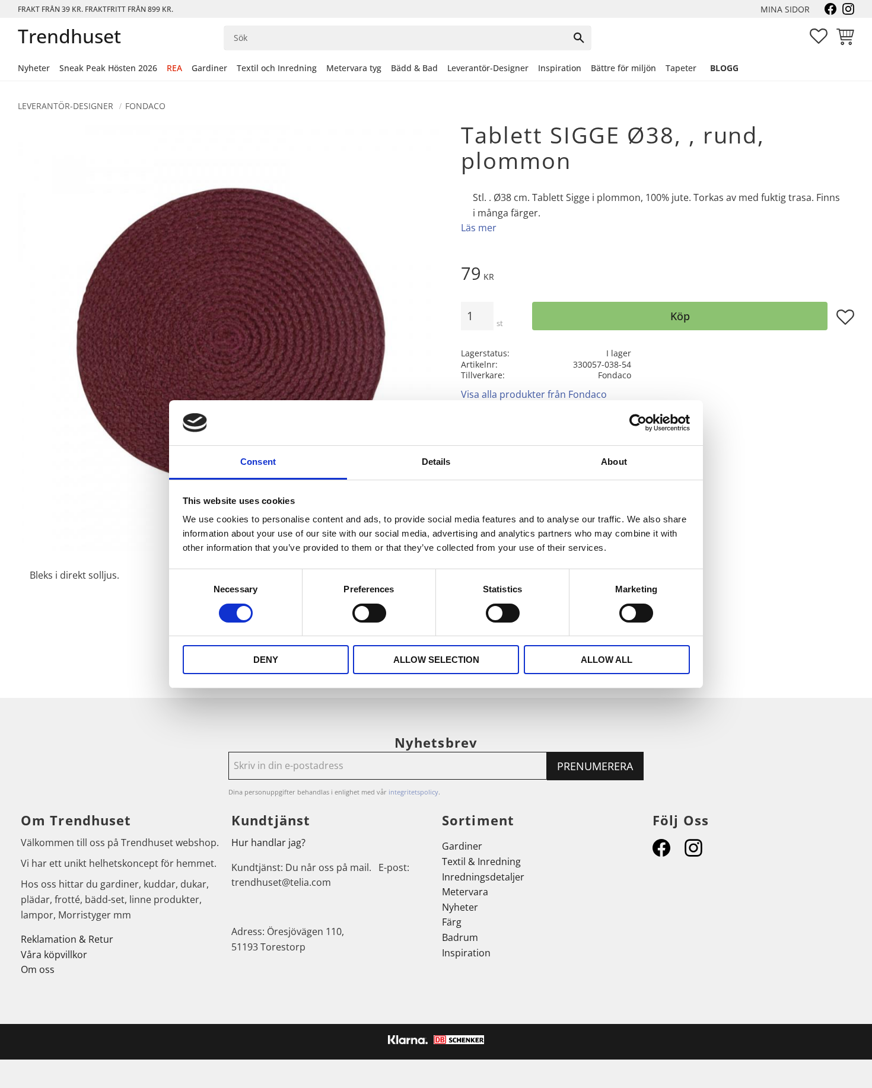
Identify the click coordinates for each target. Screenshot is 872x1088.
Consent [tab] (258, 462)
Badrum (460, 937)
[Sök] (579, 38)
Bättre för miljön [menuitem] (623, 68)
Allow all (606, 660)
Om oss (38, 969)
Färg (452, 922)
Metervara (465, 891)
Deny (265, 660)
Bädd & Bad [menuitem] (414, 68)
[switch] (369, 613)
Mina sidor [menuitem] (785, 9)
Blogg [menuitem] (724, 68)
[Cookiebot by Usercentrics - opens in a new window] (638, 423)
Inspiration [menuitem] (559, 68)
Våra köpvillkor (54, 954)
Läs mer (479, 227)
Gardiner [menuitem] (209, 68)
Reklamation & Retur (67, 939)
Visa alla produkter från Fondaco (534, 394)
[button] (819, 36)
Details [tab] (436, 462)
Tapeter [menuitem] (681, 68)
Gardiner (462, 846)
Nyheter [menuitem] (34, 68)
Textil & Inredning (481, 861)
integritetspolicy (413, 791)
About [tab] (614, 462)
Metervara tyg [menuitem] (353, 68)
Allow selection (436, 660)
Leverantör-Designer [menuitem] (488, 68)
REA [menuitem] (174, 68)
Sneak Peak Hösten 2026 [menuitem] (108, 68)
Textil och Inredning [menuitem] (277, 68)
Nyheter (460, 907)
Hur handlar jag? (268, 842)
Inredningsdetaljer (483, 876)
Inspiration (466, 952)
